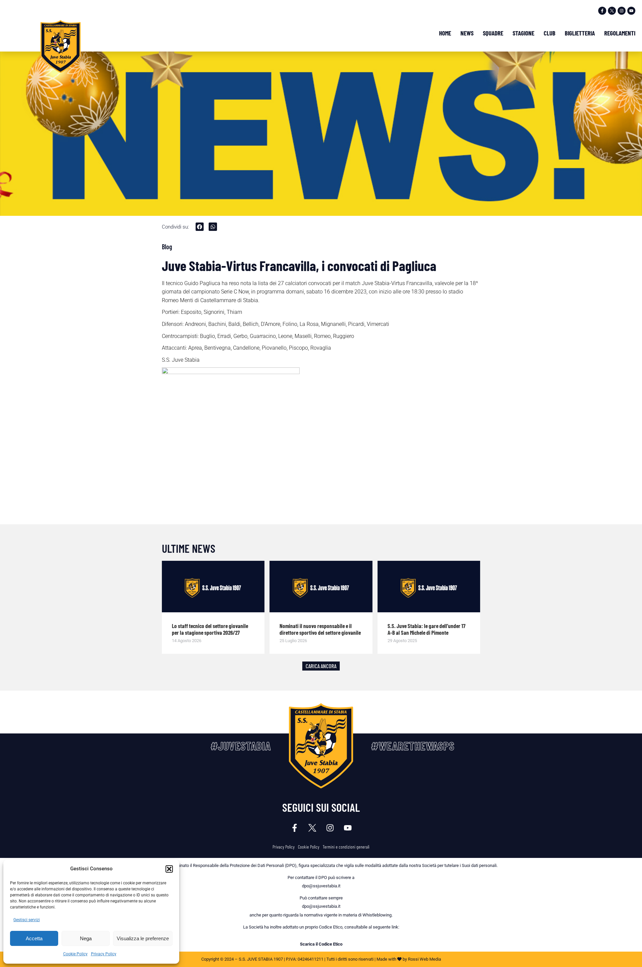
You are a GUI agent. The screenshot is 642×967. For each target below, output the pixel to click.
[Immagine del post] (213, 586)
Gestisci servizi (26, 919)
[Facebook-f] (602, 11)
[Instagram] (622, 11)
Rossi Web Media (424, 959)
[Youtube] (631, 11)
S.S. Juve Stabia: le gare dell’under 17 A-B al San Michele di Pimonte (426, 629)
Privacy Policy (103, 954)
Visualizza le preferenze (143, 938)
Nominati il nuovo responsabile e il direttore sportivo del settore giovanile (320, 629)
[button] (169, 869)
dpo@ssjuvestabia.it (321, 885)
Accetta (34, 938)
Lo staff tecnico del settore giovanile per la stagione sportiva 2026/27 (210, 629)
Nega (86, 938)
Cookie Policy (75, 954)
